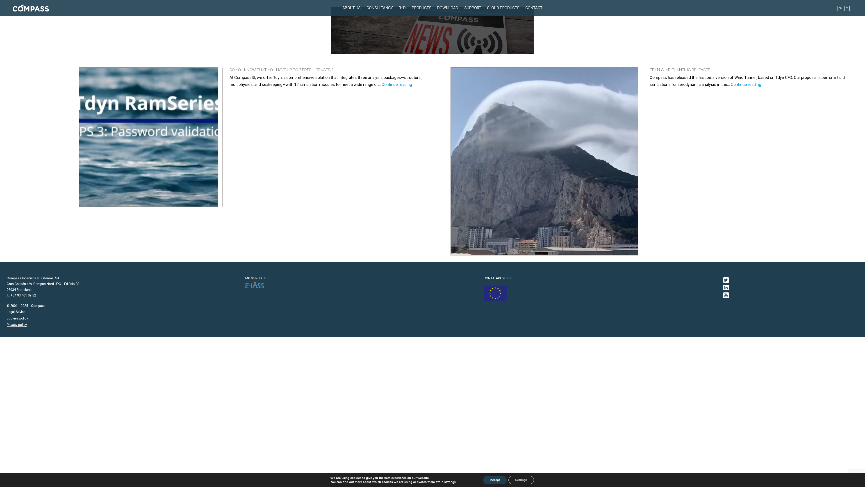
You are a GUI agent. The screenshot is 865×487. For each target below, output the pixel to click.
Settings (521, 480)
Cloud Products (503, 8)
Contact (533, 8)
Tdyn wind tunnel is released (680, 69)
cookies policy (17, 318)
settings (450, 482)
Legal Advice (16, 312)
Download (447, 8)
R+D (402, 8)
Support (472, 8)
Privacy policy (17, 325)
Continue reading (397, 84)
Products (421, 8)
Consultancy (379, 8)
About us (351, 8)
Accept (495, 480)
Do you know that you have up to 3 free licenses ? (281, 69)
